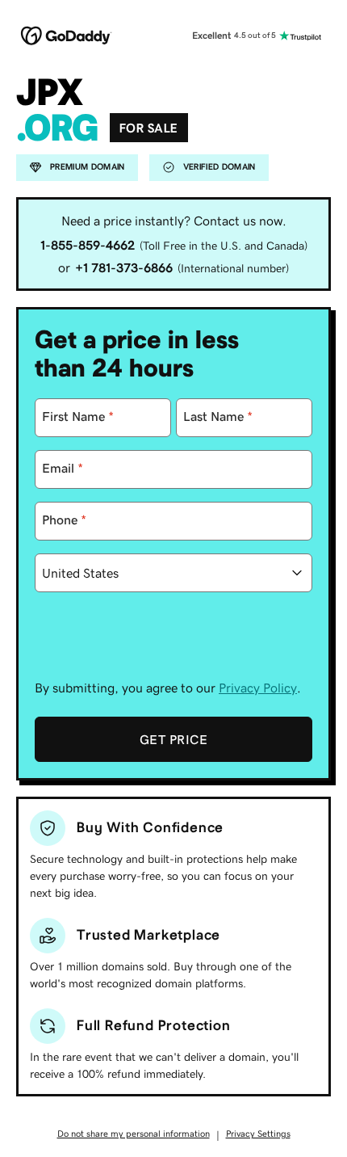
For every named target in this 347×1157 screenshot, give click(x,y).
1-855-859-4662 (87, 244)
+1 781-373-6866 (124, 267)
